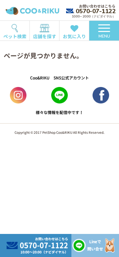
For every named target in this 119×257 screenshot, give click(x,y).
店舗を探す (44, 36)
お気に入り (74, 36)
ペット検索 (14, 36)
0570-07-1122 (95, 11)
